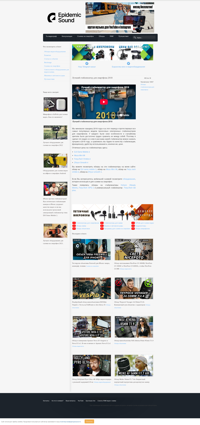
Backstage (48, 62)
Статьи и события (51, 59)
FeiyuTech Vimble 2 (82, 158)
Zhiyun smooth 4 (95, 171)
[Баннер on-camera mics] (112, 44)
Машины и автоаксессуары (54, 75)
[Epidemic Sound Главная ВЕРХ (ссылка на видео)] (99, 2)
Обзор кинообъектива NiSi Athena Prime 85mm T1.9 (133, 341)
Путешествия (123, 36)
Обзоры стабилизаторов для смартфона (147, 87)
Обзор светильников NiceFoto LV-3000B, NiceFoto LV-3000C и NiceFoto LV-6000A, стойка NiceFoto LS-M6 (133, 266)
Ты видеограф (51, 36)
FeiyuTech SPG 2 (86, 187)
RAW (111, 36)
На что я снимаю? (57, 401)
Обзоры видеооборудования (55, 51)
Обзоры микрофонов (142, 228)
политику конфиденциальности (70, 422)
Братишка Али (90, 401)
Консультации (67, 36)
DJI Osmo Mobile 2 (82, 151)
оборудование (129, 179)
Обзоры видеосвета (125, 269)
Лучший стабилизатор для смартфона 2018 (92, 78)
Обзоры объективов (83, 228)
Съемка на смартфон (85, 36)
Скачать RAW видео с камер (107, 401)
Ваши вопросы (70, 401)
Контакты (46, 401)
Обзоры (102, 36)
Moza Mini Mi (79, 155)
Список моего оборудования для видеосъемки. (56, 71)
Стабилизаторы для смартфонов (87, 223)
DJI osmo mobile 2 (89, 169)
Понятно (89, 421)
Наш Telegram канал (87, 66)
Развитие (47, 55)
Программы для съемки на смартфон (117, 228)
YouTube (80, 401)
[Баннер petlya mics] (112, 204)
